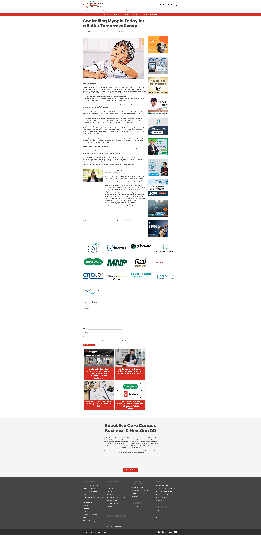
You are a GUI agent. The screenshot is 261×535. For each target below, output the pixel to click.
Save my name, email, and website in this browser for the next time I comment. (108, 341)
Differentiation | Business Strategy (166, 488)
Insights (109, 491)
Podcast (109, 510)
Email (85, 332)
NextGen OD (88, 11)
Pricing (133, 510)
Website (85, 337)
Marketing (140, 11)
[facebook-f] (160, 5)
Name (85, 328)
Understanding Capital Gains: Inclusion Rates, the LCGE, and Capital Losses (130, 371)
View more (114, 413)
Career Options (160, 520)
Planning (134, 494)
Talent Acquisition (112, 523)
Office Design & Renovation (164, 491)
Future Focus (130, 11)
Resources (115, 32)
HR (122, 11)
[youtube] (171, 5)
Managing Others (112, 520)
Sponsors (110, 494)
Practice (149, 11)
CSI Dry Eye (86, 494)
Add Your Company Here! (90, 521)
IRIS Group (86, 508)
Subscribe (236, 530)
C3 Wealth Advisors (89, 488)
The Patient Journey (162, 494)
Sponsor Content (161, 11)
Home (109, 485)
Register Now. (153, 14)
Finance (115, 11)
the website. (130, 164)
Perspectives (159, 514)
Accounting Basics (137, 487)
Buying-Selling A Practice (163, 485)
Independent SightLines (103, 11)
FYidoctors (86, 505)
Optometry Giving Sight (90, 515)
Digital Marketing (136, 516)
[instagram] (163, 5)
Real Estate (134, 497)
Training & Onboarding (114, 526)
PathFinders (159, 511)
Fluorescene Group (89, 502)
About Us (110, 488)
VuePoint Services (112, 504)
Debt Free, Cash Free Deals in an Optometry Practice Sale (98, 403)
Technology (159, 500)
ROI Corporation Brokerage (91, 518)
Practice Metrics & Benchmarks (140, 490)
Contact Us (110, 507)
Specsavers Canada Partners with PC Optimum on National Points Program (130, 404)
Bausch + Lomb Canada (90, 485)
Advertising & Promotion (138, 513)
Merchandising (135, 507)
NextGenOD (86, 32)
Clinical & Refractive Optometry (92, 491)
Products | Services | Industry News (100, 32)
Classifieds (173, 11)
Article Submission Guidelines (116, 497)
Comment (86, 309)
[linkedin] (168, 5)
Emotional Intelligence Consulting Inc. (93, 498)
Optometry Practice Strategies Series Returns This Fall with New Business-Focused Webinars (99, 373)
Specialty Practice (161, 497)
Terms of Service (112, 500)
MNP (84, 511)
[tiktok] (166, 5)
